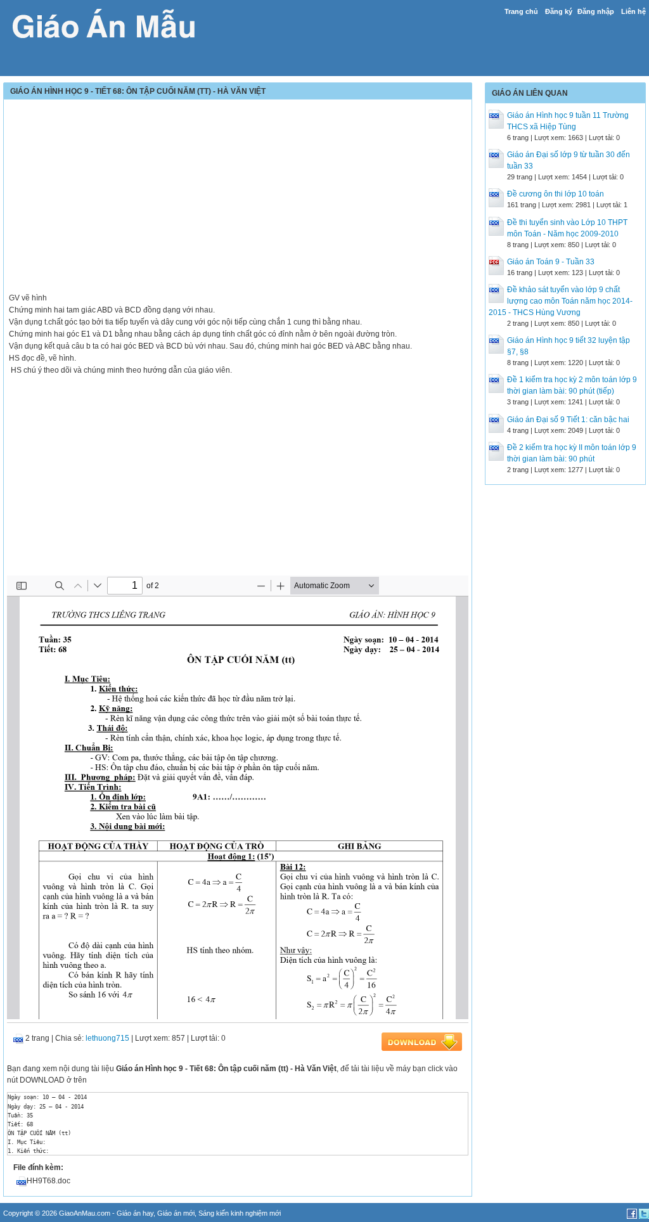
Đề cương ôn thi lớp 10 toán (555, 194)
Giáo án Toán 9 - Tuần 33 (550, 261)
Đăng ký (558, 11)
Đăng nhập (595, 11)
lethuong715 (107, 1038)
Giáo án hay (135, 1213)
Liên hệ (633, 11)
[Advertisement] (237, 191)
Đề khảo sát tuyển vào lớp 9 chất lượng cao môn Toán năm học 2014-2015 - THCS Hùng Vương (561, 301)
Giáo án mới (176, 1213)
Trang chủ (521, 11)
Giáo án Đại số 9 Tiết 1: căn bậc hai (568, 419)
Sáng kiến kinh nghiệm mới (239, 1213)
